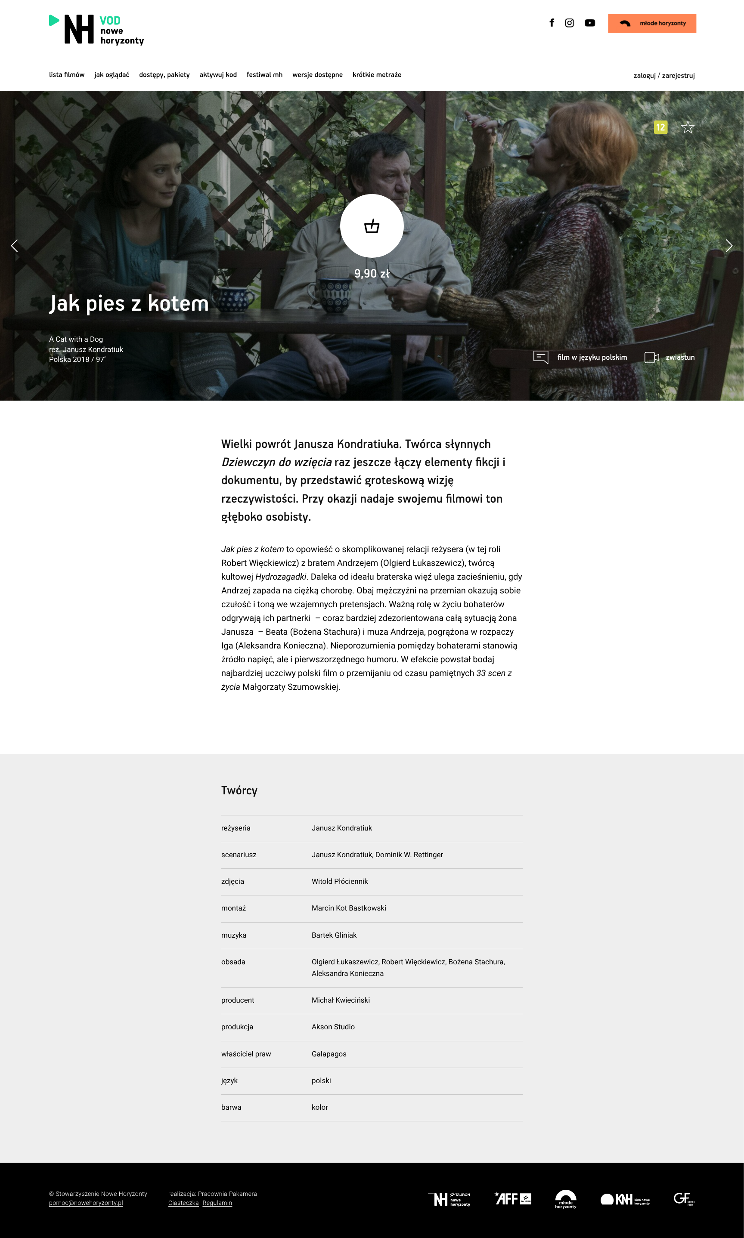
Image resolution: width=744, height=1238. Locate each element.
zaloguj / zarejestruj (664, 76)
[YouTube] (589, 28)
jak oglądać (111, 75)
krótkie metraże (377, 75)
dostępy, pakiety (164, 75)
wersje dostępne (317, 75)
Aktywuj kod (218, 75)
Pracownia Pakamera (227, 1194)
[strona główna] (151, 30)
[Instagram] (569, 28)
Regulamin (217, 1203)
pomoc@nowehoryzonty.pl (86, 1203)
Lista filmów (67, 75)
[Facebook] (552, 28)
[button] (729, 245)
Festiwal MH (265, 75)
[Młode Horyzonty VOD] (652, 23)
